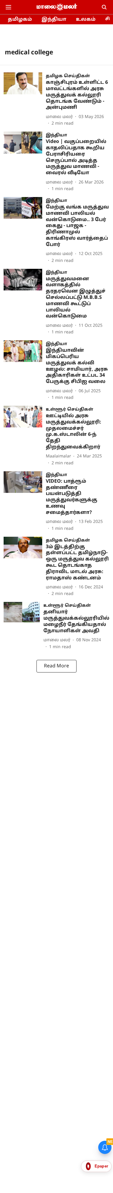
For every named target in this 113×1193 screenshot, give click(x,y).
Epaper (101, 1166)
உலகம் (86, 20)
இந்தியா (54, 20)
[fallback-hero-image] (25, 99)
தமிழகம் (20, 20)
